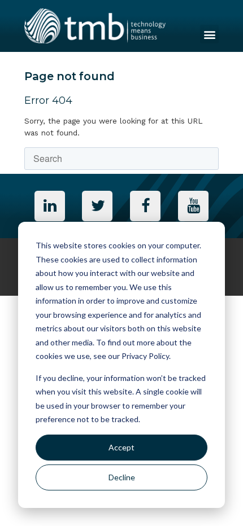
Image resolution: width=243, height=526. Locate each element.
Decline (122, 477)
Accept (121, 447)
